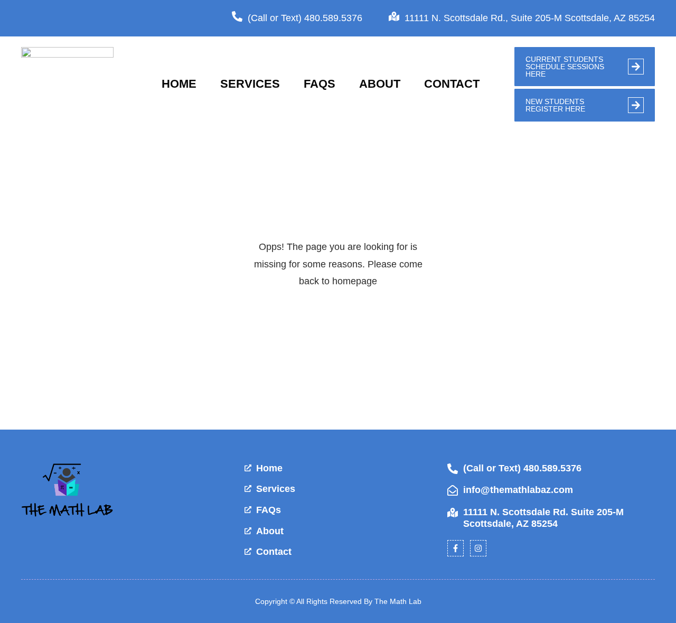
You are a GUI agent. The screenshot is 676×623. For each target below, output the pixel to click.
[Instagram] (478, 548)
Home (179, 83)
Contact (452, 83)
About (379, 83)
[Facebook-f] (455, 548)
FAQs (319, 83)
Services (250, 83)
